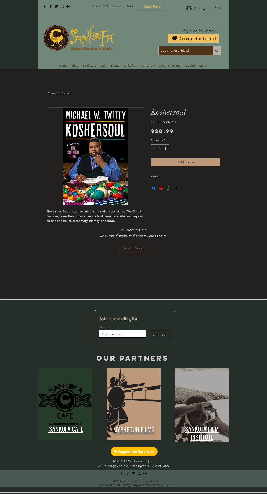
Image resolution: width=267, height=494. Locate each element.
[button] (217, 8)
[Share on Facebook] (153, 188)
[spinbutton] (160, 148)
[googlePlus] (68, 6)
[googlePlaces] (51, 6)
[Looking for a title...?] (216, 50)
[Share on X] (176, 188)
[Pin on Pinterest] (161, 188)
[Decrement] (154, 148)
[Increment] (165, 148)
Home (50, 93)
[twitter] (56, 6)
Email (103, 327)
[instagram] (62, 6)
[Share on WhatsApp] (168, 188)
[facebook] (45, 6)
